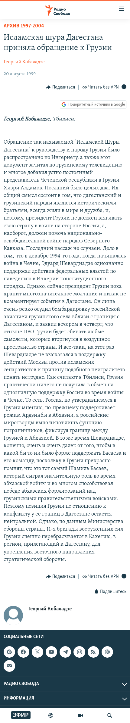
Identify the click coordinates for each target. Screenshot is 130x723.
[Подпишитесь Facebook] (23, 652)
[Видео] (80, 715)
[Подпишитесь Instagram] (79, 652)
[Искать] (110, 715)
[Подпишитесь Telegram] (65, 652)
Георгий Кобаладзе (24, 62)
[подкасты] (51, 715)
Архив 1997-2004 (24, 26)
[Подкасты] (107, 652)
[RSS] (93, 652)
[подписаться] (9, 666)
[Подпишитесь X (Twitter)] (37, 652)
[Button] (60, 87)
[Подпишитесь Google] (9, 652)
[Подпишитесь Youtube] (51, 652)
